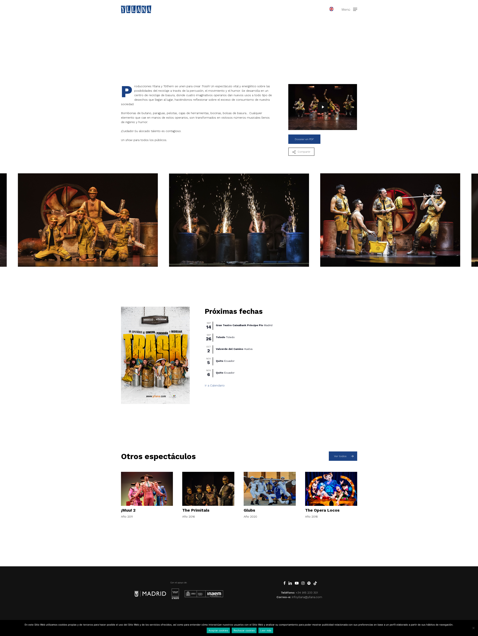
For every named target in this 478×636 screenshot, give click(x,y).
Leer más (265, 630)
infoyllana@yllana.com (307, 597)
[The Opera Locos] (331, 489)
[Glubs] (270, 489)
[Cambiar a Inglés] (331, 9)
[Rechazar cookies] (473, 628)
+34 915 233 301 (307, 592)
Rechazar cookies (244, 630)
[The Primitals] (208, 489)
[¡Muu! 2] (147, 489)
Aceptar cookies (218, 630)
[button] (349, 9)
